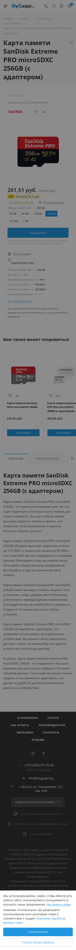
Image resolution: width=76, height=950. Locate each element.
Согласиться (38, 932)
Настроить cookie (59, 904)
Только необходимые (38, 942)
